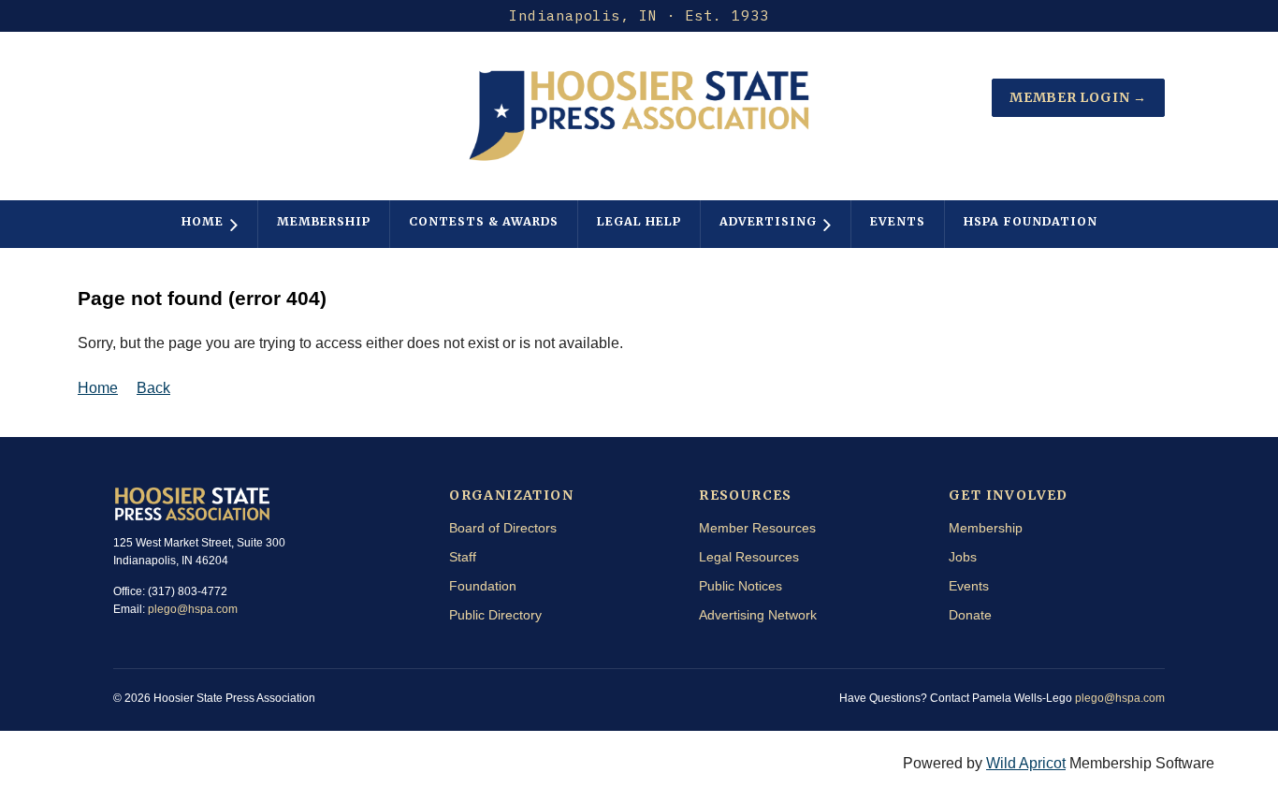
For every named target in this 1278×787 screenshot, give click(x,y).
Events (969, 585)
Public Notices (740, 585)
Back (153, 388)
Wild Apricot (1026, 763)
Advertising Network (758, 614)
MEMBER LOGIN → (1078, 97)
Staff (462, 556)
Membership (986, 527)
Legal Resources (749, 556)
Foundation (482, 585)
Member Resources (757, 527)
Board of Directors (503, 527)
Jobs (963, 556)
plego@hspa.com (193, 609)
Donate (970, 614)
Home (98, 388)
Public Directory (495, 614)
